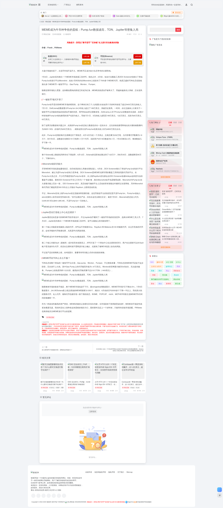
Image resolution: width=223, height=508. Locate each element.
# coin (137, 387)
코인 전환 (169, 262)
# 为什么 (51, 387)
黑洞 (178, 266)
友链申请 (88, 472)
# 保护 (57, 387)
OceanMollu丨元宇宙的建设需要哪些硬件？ (171, 210)
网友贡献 (48, 22)
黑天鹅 (164, 275)
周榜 (175, 122)
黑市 (160, 270)
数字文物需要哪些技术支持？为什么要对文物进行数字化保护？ (52, 383)
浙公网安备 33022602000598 (76, 502)
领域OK (68, 34)
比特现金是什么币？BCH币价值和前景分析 (172, 228)
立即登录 (92, 411)
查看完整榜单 (165, 177)
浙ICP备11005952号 (58, 502)
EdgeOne (131, 502)
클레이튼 (160, 262)
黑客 (154, 275)
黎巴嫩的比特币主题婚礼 (160, 279)
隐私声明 (111, 472)
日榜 (170, 122)
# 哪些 (63, 387)
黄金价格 (176, 279)
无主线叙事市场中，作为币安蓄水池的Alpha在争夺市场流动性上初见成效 (172, 202)
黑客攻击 (177, 270)
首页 (42, 22)
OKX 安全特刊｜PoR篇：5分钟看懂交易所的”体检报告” (79, 383)
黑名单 (176, 275)
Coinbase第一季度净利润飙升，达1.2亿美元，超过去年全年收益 (133, 384)
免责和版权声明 (100, 472)
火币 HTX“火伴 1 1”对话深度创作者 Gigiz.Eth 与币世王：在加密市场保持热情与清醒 (106, 384)
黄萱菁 (168, 283)
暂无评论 (47, 397)
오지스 (178, 262)
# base (132, 387)
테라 (152, 262)
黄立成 (177, 283)
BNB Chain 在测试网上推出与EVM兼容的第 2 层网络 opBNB (171, 239)
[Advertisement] (165, 81)
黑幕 (152, 270)
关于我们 (120, 472)
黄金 (152, 283)
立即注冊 (86, 56)
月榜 (180, 122)
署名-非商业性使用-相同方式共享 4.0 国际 (46, 490)
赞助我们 (178, 12)
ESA (137, 502)
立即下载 (86, 62)
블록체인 (169, 266)
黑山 (167, 270)
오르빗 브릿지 (156, 266)
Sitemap (129, 472)
